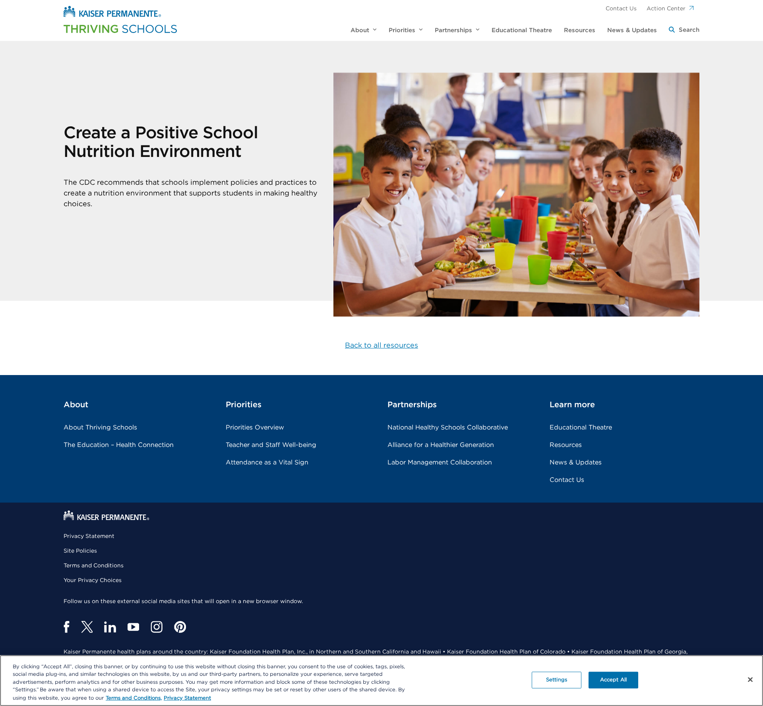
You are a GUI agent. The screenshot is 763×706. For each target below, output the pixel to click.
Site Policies (80, 551)
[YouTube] (133, 627)
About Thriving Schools (100, 427)
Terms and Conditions (94, 566)
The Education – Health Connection (119, 445)
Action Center (666, 9)
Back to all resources (381, 345)
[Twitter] (87, 627)
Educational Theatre (581, 427)
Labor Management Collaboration (439, 462)
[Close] (750, 680)
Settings (556, 680)
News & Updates (576, 462)
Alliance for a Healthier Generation (440, 445)
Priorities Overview (255, 427)
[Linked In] (110, 627)
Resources (566, 445)
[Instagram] (157, 627)
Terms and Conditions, (134, 697)
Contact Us (621, 9)
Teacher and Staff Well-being (271, 445)
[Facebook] (67, 627)
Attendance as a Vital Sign (267, 462)
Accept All (613, 680)
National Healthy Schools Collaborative (447, 427)
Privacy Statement (89, 536)
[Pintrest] (180, 627)
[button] (684, 31)
